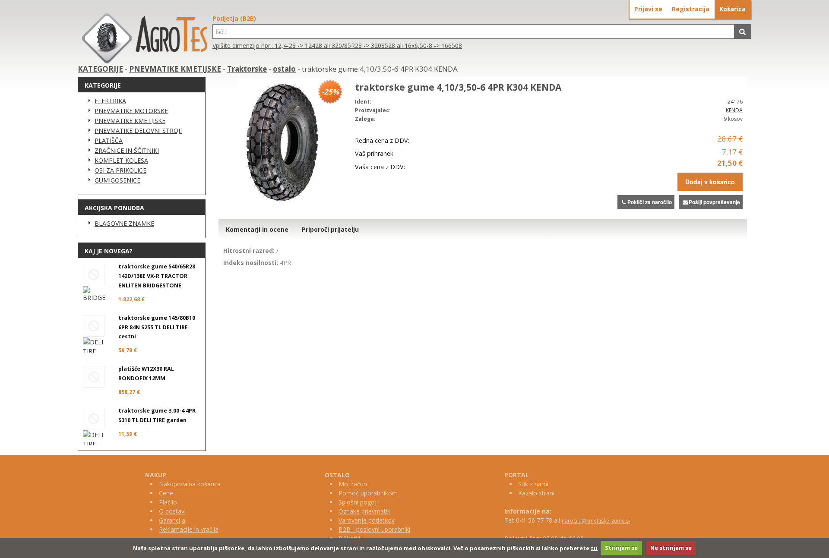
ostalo (284, 68)
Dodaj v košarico (710, 181)
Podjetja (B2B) (234, 18)
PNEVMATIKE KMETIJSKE (175, 68)
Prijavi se (648, 9)
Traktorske (247, 68)
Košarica (732, 9)
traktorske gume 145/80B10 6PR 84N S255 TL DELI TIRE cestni (156, 327)
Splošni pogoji (358, 502)
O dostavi (172, 511)
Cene (166, 493)
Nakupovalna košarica (190, 484)
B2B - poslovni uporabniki (374, 529)
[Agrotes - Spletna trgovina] (144, 61)
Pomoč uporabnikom (368, 493)
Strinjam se (621, 548)
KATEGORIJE (100, 68)
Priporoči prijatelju (330, 229)
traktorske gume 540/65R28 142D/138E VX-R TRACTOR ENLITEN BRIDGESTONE (156, 276)
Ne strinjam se (671, 548)
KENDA (734, 110)
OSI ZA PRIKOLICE (120, 170)
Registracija (690, 9)
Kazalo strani (536, 493)
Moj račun (353, 484)
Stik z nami (533, 484)
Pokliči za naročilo (649, 202)
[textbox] (473, 31)
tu (594, 548)
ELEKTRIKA (110, 101)
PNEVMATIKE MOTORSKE (131, 111)
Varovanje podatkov (367, 520)
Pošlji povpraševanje (714, 202)
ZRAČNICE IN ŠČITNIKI (127, 150)
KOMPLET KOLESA (121, 160)
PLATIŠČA (109, 140)
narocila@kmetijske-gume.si (596, 520)
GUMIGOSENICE (117, 180)
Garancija (172, 520)
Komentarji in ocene (257, 229)
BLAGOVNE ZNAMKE (124, 223)
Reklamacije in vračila (188, 529)
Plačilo (168, 502)
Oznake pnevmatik (364, 511)
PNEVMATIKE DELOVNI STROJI (138, 130)
